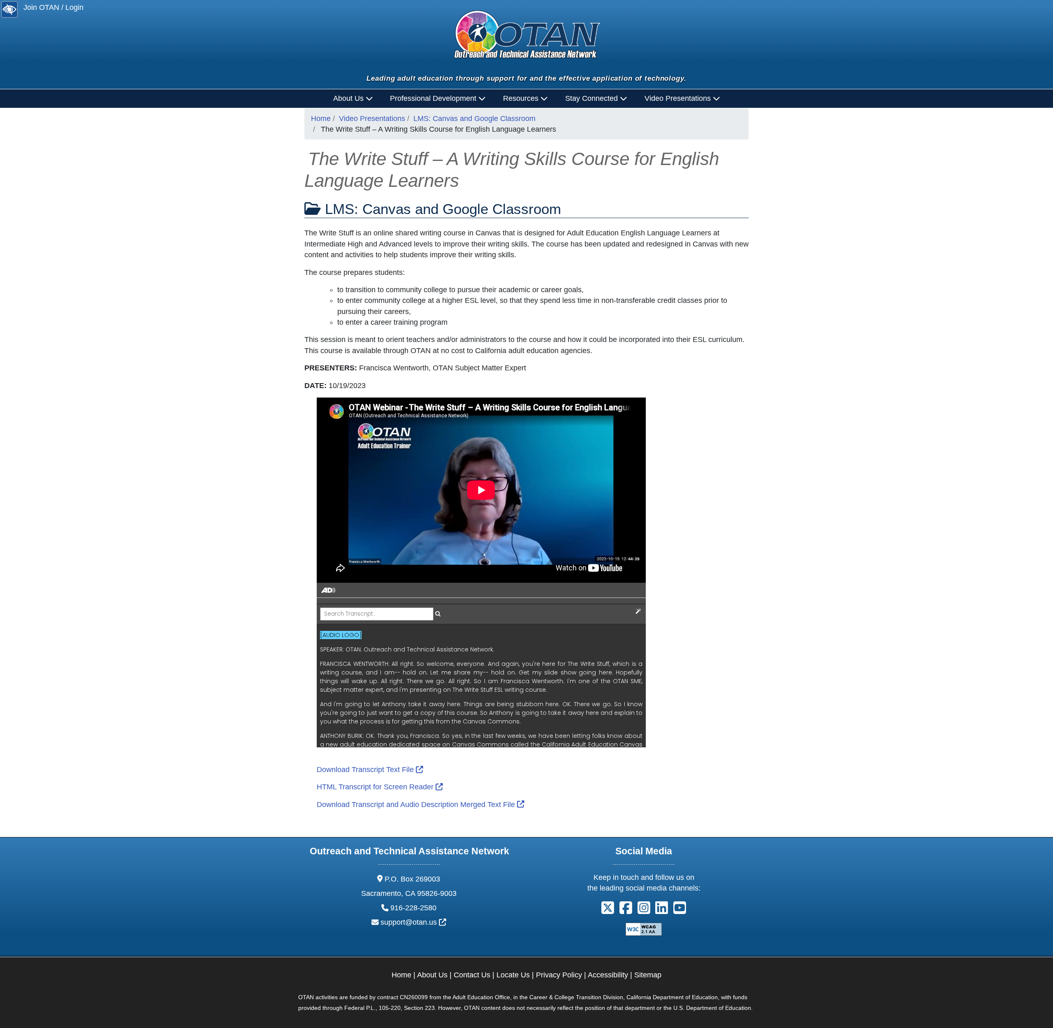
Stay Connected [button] (592, 98)
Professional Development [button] (434, 98)
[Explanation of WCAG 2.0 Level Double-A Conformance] (644, 928)
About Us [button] (349, 98)
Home (321, 118)
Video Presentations (372, 118)
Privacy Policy (559, 975)
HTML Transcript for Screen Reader (380, 787)
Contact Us (472, 975)
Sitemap (647, 975)
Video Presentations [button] (679, 98)
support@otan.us (413, 922)
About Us (432, 975)
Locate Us (513, 975)
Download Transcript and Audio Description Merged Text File (420, 804)
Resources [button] (521, 98)
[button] (607, 910)
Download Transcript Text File (370, 769)
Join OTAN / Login (53, 7)
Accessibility (608, 975)
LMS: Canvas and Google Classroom (474, 118)
